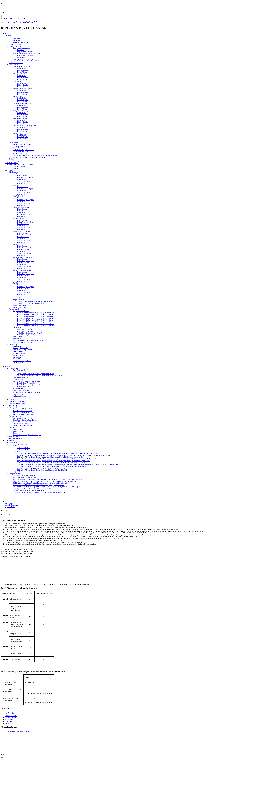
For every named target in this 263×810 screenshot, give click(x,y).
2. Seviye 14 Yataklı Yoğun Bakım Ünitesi (31, 303)
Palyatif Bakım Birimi (20, 305)
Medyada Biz (13, 442)
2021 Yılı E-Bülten (23, 448)
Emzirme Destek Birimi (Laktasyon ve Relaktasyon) (30, 340)
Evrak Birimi (17, 133)
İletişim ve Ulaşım (11, 405)
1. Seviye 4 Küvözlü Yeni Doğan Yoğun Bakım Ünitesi (35, 301)
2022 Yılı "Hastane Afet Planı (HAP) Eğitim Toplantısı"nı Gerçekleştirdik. (41, 468)
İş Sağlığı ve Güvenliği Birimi (23, 111)
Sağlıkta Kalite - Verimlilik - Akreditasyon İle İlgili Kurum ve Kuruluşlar (36, 155)
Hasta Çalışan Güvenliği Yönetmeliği (29, 385)
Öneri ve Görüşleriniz (16, 416)
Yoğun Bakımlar (18, 300)
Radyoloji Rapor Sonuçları (17, 403)
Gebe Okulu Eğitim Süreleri (26, 335)
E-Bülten (16, 446)
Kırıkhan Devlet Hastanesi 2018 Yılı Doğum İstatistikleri (35, 313)
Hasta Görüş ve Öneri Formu (22, 418)
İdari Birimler (13, 65)
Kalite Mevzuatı (18, 148)
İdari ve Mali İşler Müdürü (25, 55)
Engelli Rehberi (18, 388)
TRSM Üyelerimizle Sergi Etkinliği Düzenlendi (28, 490)
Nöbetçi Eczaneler (19, 394)
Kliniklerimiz (13, 172)
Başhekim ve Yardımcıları (21, 48)
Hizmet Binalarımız (11, 163)
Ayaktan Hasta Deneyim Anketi (23, 412)
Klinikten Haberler (23, 224)
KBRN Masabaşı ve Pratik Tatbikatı (25, 477)
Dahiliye (16, 283)
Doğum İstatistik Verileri (21, 311)
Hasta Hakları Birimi (20, 118)
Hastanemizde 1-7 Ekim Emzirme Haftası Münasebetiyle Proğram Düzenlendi (38, 485)
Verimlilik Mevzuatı (19, 146)
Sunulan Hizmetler (19, 166)
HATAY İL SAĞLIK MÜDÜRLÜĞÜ (20, 22)
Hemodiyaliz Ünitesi (20, 307)
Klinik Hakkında (22, 176)
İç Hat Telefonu (22, 72)
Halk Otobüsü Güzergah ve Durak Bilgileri (27, 435)
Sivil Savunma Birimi (20, 81)
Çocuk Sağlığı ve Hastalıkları (22, 257)
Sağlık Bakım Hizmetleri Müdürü (24, 59)
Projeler (11, 159)
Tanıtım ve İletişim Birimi (21, 66)
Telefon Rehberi (14, 437)
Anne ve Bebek (14, 309)
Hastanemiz (13, 37)
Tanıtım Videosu (18, 168)
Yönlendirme (9, 366)
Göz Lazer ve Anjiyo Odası (22, 361)
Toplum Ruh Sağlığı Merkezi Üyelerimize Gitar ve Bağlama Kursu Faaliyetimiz (39, 492)
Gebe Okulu (17, 327)
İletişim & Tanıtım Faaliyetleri (18, 444)
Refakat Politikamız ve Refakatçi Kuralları (27, 392)
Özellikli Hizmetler (15, 298)
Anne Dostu (17, 338)
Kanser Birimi (17, 357)
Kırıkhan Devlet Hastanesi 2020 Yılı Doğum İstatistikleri (35, 316)
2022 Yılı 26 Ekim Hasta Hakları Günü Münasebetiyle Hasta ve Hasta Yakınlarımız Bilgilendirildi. (45, 481)
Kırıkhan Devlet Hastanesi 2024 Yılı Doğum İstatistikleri (35, 324)
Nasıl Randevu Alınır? (20, 370)
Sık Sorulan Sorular (15, 438)
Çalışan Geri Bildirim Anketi (22, 409)
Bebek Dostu (17, 337)
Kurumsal (8, 35)
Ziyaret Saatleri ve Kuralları (22, 372)
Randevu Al (13, 400)
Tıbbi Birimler (9, 170)
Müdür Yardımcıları (23, 57)
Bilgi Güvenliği (14, 161)
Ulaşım (11, 427)
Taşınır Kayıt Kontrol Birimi (22, 103)
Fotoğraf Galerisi (14, 474)
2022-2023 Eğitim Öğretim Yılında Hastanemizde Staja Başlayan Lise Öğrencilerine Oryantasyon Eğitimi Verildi (54, 466)
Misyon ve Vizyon (15, 44)
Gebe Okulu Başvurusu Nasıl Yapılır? (29, 333)
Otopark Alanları (18, 431)
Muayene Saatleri (18, 379)
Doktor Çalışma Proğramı (25, 177)
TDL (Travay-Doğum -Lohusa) (23, 342)
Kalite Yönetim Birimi (20, 153)
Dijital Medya (9, 440)
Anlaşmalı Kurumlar (19, 396)
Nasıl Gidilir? (21, 68)
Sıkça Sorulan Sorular (24, 181)
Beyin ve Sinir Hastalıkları (21, 231)
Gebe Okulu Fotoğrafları (25, 331)
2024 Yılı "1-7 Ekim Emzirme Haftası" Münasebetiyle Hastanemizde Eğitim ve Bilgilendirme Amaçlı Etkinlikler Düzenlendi (57, 453)
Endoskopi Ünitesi (19, 353)
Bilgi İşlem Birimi (19, 74)
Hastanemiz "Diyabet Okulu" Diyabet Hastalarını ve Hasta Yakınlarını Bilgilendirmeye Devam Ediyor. (46, 487)
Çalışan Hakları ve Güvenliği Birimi (25, 126)
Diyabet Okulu (18, 355)
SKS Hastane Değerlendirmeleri (23, 150)
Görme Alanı (17, 359)
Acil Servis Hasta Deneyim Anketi (24, 414)
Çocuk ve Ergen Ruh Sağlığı (22, 270)
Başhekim (20, 50)
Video (11, 496)
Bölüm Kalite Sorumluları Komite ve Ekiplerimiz (29, 157)
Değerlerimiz (17, 40)
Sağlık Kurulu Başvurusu (21, 390)
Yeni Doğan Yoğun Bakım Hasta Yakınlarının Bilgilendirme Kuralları (39, 375)
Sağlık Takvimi (18, 472)
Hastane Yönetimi (15, 46)
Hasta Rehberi (13, 368)
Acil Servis (16, 174)
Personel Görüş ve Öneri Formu (23, 422)
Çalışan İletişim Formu (20, 424)
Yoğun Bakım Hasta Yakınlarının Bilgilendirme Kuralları (35, 374)
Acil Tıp (16, 185)
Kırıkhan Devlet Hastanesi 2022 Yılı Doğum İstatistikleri (35, 320)
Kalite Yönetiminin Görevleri (22, 144)
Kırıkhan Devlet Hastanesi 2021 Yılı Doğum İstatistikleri (35, 318)
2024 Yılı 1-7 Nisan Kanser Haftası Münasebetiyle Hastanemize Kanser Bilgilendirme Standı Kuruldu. (50, 457)
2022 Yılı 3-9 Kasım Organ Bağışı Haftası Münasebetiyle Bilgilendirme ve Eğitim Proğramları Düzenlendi (51, 462)
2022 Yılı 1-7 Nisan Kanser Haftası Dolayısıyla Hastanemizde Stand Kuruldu (42, 470)
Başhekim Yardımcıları (24, 52)
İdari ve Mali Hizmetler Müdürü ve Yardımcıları (28, 53)
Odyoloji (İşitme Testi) (20, 351)
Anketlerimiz (13, 407)
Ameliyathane (17, 346)
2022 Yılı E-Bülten (23, 450)
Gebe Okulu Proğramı (24, 329)
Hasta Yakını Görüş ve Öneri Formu (25, 420)
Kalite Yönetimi (14, 142)
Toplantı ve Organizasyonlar (22, 451)
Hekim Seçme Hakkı (24, 387)
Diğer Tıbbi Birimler (15, 344)
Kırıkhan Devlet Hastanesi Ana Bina (21, 164)
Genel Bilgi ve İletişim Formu (22, 425)
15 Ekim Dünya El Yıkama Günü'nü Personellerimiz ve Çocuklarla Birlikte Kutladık (40, 483)
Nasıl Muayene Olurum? (21, 377)
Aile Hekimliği (18, 196)
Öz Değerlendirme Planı (21, 151)
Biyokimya (16, 244)
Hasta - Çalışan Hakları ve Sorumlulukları (26, 381)
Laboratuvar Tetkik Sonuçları (18, 401)
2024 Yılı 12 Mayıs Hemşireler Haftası (25, 475)
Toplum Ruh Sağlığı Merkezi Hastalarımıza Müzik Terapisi (32, 488)
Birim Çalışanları (22, 70)
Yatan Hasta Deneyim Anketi (22, 411)
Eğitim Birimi (17, 96)
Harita (15, 433)
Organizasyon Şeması (16, 63)
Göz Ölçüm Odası (19, 363)
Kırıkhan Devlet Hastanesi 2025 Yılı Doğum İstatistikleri (35, 325)
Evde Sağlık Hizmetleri (20, 348)
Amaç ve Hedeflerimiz (20, 42)
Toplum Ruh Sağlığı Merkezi (22, 350)
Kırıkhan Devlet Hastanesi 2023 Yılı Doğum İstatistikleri (35, 322)
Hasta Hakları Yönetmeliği (26, 383)
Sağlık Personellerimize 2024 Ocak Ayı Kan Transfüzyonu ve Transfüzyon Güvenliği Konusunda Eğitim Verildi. (53, 461)
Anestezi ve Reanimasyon (21, 207)
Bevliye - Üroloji (18, 218)
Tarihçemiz (16, 39)
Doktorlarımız (21, 183)
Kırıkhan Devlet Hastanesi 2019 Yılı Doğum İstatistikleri (35, 314)
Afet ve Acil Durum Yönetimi (22, 89)
